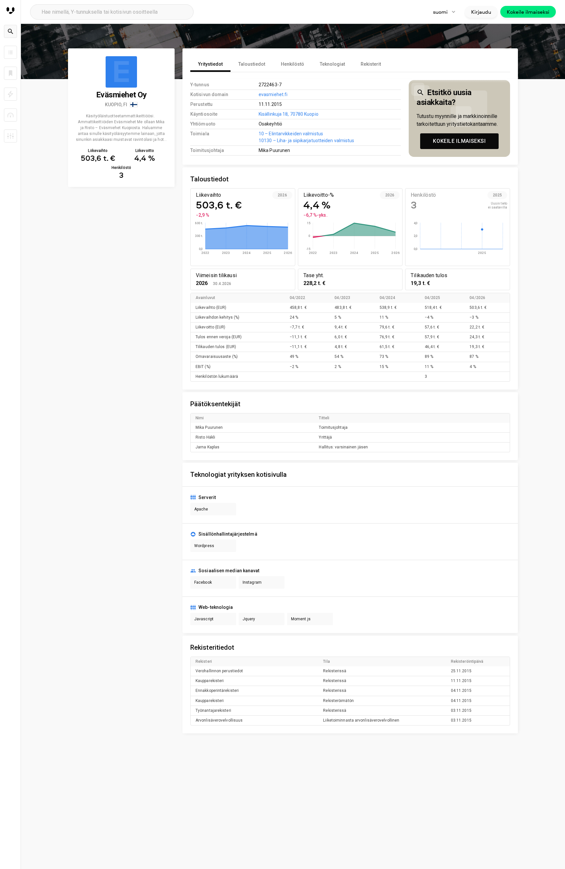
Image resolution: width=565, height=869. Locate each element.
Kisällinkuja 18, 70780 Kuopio (288, 114)
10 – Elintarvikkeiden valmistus (291, 133)
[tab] (210, 64)
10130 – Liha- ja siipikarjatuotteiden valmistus (306, 140)
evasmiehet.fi (273, 94)
